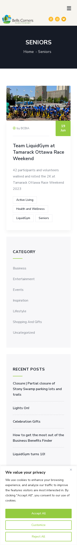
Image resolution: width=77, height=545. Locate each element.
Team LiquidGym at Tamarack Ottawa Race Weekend (38, 152)
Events (18, 289)
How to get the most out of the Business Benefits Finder (38, 438)
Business (19, 268)
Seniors (44, 218)
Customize (38, 525)
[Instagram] (57, 19)
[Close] (72, 469)
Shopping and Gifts (27, 322)
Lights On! (21, 408)
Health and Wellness (30, 209)
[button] (69, 8)
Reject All (38, 536)
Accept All (38, 513)
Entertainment (24, 279)
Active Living (24, 200)
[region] (38, 505)
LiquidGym (23, 218)
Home (29, 51)
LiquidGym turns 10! (29, 454)
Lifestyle (19, 311)
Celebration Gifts (26, 421)
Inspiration (20, 300)
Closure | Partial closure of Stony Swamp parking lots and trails (37, 389)
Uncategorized (24, 332)
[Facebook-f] (51, 19)
